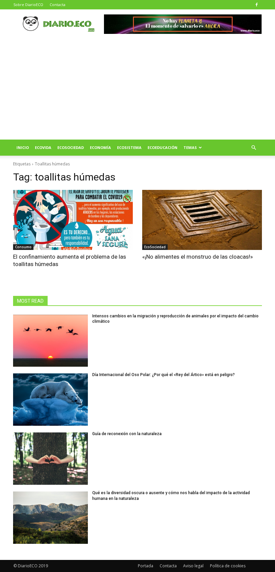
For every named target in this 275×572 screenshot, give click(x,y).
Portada (145, 566)
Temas (190, 147)
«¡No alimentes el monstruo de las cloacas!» (197, 256)
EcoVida (43, 147)
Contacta (57, 4)
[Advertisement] (137, 89)
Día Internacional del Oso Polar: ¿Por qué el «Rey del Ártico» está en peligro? (163, 374)
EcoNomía (100, 147)
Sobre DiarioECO (28, 4)
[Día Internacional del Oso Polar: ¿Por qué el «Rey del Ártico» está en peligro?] (50, 399)
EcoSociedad (70, 147)
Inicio (22, 147)
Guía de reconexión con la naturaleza (127, 433)
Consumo (23, 247)
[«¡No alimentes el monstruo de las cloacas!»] (202, 220)
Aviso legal (193, 566)
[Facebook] (257, 4)
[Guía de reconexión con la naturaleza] (50, 458)
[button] (253, 148)
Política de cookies (227, 566)
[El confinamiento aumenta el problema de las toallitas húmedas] (73, 220)
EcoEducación (162, 147)
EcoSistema (129, 147)
